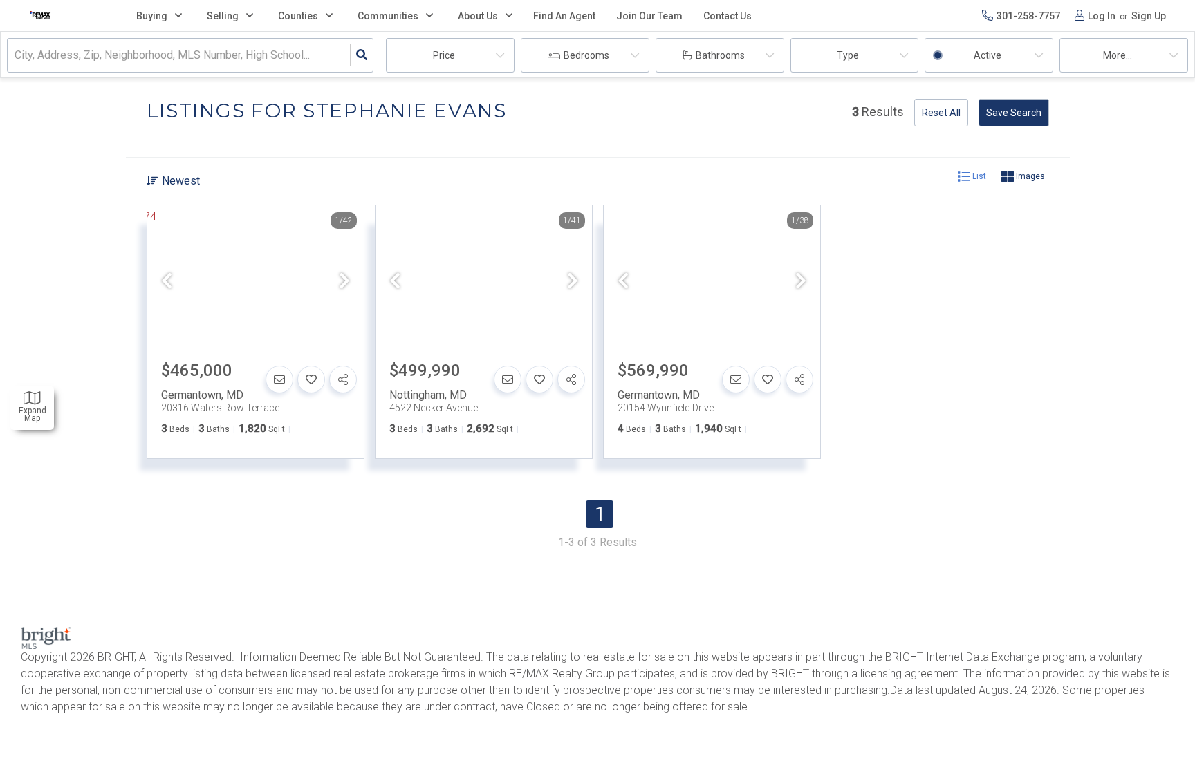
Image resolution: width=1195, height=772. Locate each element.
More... (1117, 55)
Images (1029, 176)
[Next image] (344, 282)
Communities (388, 15)
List (978, 176)
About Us (478, 15)
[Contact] (279, 379)
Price (444, 55)
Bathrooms (720, 55)
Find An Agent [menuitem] (564, 15)
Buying (151, 15)
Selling (223, 15)
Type (848, 55)
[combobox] (16, 56)
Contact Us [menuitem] (727, 15)
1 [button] (600, 514)
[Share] (343, 379)
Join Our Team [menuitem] (649, 15)
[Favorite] (311, 379)
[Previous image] (166, 282)
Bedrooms (586, 55)
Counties (298, 15)
